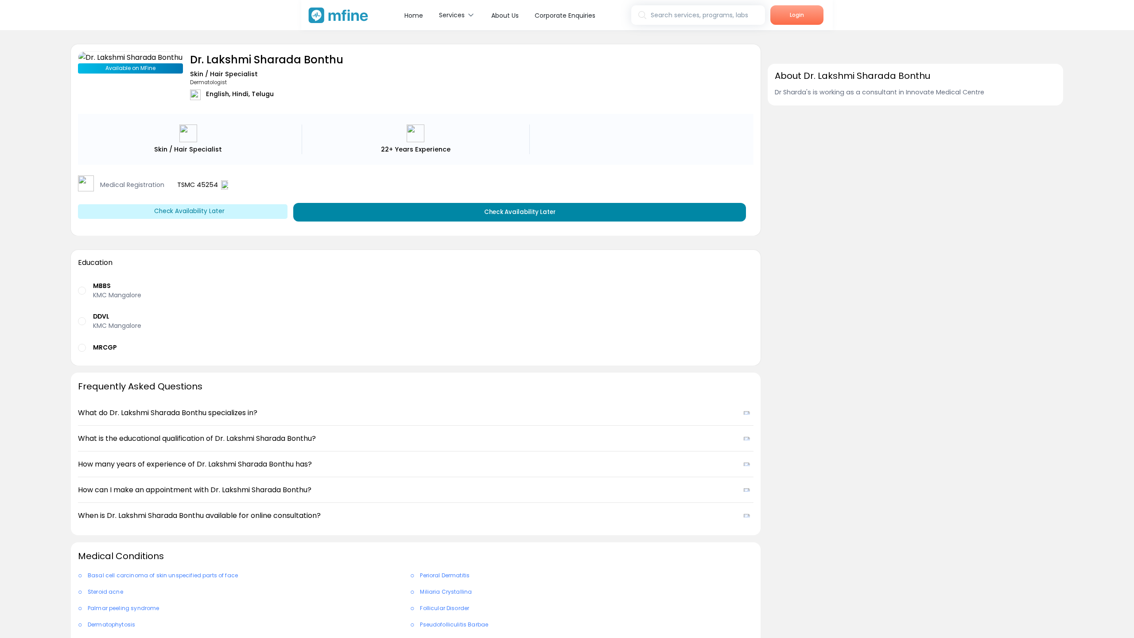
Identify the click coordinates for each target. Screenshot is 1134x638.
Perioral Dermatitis (445, 575)
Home (413, 15)
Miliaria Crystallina (446, 591)
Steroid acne (105, 591)
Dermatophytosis (111, 624)
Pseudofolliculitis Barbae (454, 624)
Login (797, 15)
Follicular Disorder (444, 608)
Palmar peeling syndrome (123, 608)
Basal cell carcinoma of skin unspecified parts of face (163, 575)
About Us (505, 15)
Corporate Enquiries (565, 15)
